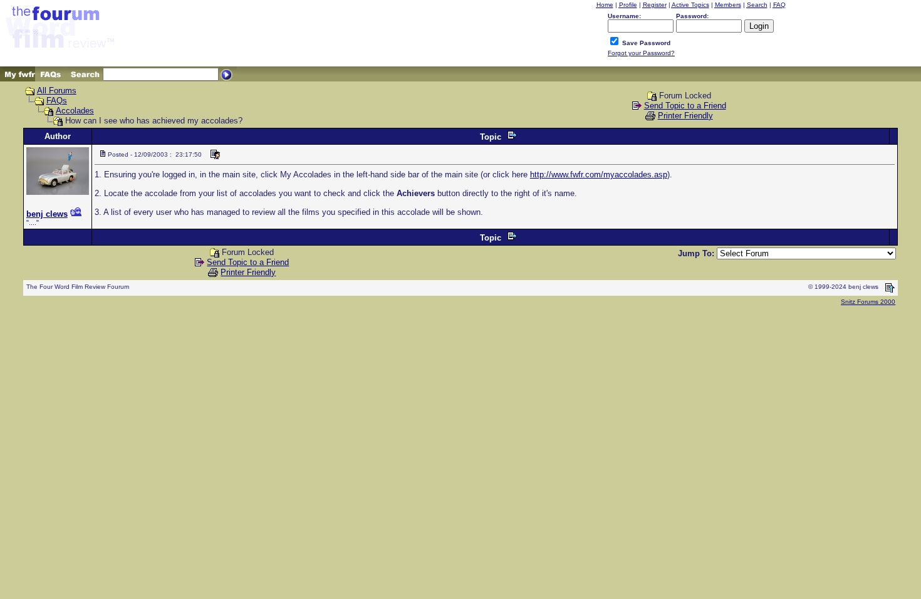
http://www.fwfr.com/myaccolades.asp (598, 174)
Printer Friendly (685, 115)
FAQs (56, 100)
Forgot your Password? (641, 52)
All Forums (56, 90)
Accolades (75, 110)
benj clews (47, 214)
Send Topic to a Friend (685, 105)
